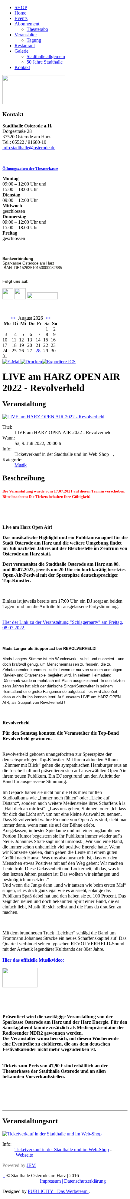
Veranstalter (26, 34)
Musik (21, 465)
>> (47, 318)
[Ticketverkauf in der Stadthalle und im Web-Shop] (52, 1133)
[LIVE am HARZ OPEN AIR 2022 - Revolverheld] (53, 416)
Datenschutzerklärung (85, 1181)
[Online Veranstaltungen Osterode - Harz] (33, 102)
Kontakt (22, 67)
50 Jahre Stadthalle (45, 61)
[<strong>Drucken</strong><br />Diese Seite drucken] (31, 361)
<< (13, 318)
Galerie (21, 51)
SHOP (21, 7)
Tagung (34, 40)
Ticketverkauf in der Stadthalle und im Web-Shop (62, 1149)
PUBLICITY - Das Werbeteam (58, 1191)
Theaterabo (37, 29)
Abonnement (27, 23)
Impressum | (52, 1181)
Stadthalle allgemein (46, 56)
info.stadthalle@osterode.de (28, 147)
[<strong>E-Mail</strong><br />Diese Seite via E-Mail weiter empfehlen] (11, 361)
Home (20, 12)
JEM (31, 1165)
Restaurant (25, 45)
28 (38, 350)
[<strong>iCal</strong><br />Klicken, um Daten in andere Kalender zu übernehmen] (59, 361)
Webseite (24, 1155)
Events (21, 18)
